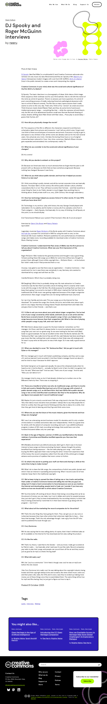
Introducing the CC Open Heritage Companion (51, 633)
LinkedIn (18, 689)
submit (99, 665)
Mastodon (13, 689)
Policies (58, 680)
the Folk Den (26, 233)
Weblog (37, 604)
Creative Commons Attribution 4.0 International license (49, 697)
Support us (43, 681)
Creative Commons (13, 4)
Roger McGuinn (42, 231)
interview (30, 604)
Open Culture (10, 20)
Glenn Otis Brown (37, 223)
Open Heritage (57, 629)
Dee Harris (47, 638)
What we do (43, 675)
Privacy (58, 676)
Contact (58, 672)
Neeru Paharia (52, 223)
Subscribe (87, 681)
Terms (57, 685)
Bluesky (8, 689)
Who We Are (53, 4)
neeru (13, 43)
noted (48, 695)
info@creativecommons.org (15, 685)
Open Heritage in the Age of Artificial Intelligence (24, 633)
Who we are (43, 672)
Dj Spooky (25, 74)
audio (23, 604)
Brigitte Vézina (19, 638)
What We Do (65, 4)
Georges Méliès (83, 59)
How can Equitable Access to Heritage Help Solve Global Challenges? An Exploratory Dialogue (82, 635)
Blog (75, 4)
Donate (96, 4)
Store (41, 685)
